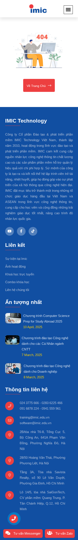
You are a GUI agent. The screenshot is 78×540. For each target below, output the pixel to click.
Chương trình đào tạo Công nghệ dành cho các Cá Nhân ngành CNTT (45, 343)
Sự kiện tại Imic (16, 258)
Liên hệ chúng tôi (17, 290)
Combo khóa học (17, 282)
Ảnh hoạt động (15, 266)
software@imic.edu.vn (35, 423)
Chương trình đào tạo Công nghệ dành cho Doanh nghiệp (47, 368)
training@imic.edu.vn (34, 417)
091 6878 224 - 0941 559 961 (40, 408)
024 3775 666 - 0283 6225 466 (41, 403)
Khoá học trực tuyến (19, 274)
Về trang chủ (36, 86)
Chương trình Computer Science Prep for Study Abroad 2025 (46, 318)
